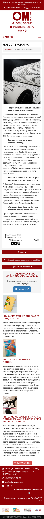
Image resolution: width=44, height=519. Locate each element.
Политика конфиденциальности (28, 490)
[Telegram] (12, 243)
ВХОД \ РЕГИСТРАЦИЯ (31, 8)
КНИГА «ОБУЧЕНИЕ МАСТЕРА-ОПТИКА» (17, 360)
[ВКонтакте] (15, 243)
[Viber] (18, 243)
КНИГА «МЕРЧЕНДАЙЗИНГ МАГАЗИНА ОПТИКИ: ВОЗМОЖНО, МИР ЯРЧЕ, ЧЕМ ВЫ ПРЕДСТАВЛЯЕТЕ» (22, 419)
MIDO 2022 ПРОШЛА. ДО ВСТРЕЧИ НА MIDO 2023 (23, 260)
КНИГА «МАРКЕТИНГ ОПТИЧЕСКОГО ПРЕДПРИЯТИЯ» (21, 317)
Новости (22, 252)
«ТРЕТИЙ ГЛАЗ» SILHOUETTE (21, 267)
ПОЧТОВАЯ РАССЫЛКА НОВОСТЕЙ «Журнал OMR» (22, 275)
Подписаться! (22, 289)
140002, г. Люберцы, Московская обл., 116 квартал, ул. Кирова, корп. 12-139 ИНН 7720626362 (20, 471)
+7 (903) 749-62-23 (23, 23)
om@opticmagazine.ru (23, 27)
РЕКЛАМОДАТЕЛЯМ (12, 8)
